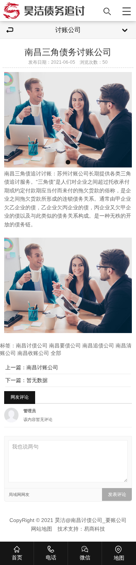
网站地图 (41, 529)
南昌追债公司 (98, 346)
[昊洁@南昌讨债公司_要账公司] (50, 10)
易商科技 (94, 529)
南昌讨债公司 (32, 346)
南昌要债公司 (65, 346)
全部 (56, 353)
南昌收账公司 (33, 353)
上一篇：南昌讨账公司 (31, 367)
